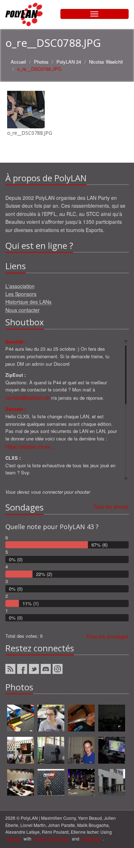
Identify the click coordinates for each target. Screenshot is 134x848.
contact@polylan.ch (27, 397)
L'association (20, 286)
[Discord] (46, 669)
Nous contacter (22, 310)
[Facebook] (22, 669)
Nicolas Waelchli (106, 61)
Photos (41, 61)
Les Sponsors (20, 293)
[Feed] (10, 669)
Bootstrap (91, 838)
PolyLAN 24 (68, 61)
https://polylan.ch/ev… (30, 446)
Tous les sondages (107, 636)
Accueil (18, 61)
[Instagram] (58, 669)
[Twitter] (34, 669)
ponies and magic (51, 838)
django (14, 838)
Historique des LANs (28, 301)
